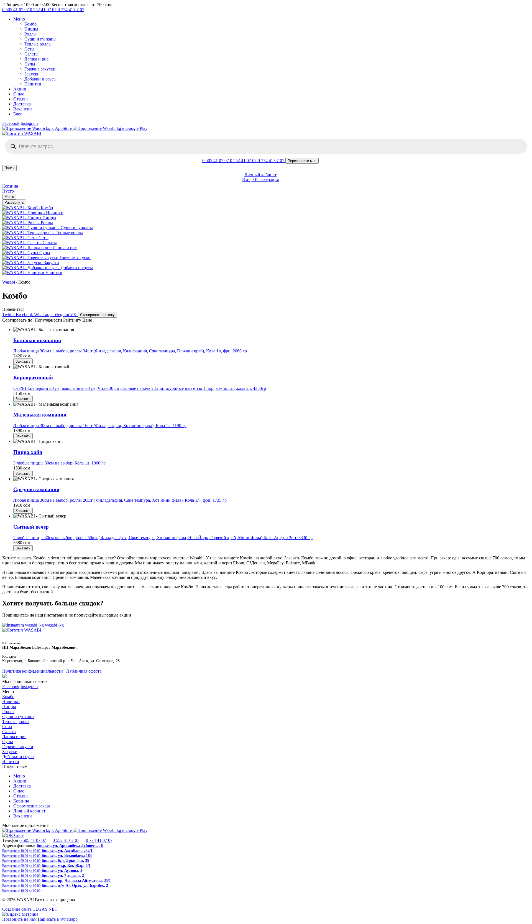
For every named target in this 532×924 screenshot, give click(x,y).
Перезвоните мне (302, 161)
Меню (19, 19)
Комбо (30, 24)
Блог (17, 114)
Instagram (29, 123)
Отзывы (21, 99)
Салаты (31, 54)
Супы (29, 64)
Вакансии (22, 109)
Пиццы (31, 29)
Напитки (32, 84)
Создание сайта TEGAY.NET (29, 909)
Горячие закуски (39, 69)
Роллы (30, 34)
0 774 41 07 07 (71, 9)
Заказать (23, 361)
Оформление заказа (31, 806)
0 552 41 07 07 (44, 9)
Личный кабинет (29, 811)
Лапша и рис (36, 59)
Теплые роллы (38, 44)
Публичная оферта (83, 671)
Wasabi (8, 282)
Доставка (22, 104)
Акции (19, 89)
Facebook (10, 123)
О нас (18, 94)
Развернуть (14, 202)
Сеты (29, 49)
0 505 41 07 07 (16, 9)
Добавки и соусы (40, 79)
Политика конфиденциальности (32, 671)
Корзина (21, 801)
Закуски (32, 74)
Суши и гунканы (40, 39)
